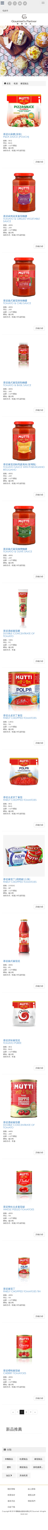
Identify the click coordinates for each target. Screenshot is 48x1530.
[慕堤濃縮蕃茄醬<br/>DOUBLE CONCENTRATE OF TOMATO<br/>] (24, 1099)
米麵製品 (9, 1459)
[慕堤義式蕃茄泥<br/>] (24, 937)
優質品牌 (31, 1495)
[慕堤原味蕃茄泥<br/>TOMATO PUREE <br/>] (24, 1017)
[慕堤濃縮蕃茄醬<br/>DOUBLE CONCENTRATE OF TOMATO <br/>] (24, 607)
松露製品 (24, 1459)
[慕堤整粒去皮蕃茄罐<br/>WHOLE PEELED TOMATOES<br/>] (24, 1183)
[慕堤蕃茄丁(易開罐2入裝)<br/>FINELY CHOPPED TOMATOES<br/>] (24, 855)
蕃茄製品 (38, 1459)
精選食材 (11, 1495)
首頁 (8, 83)
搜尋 (6, 10)
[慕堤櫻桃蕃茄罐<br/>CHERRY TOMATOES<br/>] (24, 1347)
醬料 (9, 1467)
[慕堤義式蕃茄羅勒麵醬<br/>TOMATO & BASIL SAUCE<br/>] (24, 359)
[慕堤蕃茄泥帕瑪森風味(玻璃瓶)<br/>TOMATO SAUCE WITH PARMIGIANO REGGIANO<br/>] (24, 441)
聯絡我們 (31, 1501)
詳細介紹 (39, 161)
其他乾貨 (24, 1475)
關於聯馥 (11, 1489)
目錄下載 (11, 1507)
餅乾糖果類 (38, 1467)
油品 (8, 1475)
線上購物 (31, 1489)
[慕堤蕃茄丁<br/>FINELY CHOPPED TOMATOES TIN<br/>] (24, 1265)
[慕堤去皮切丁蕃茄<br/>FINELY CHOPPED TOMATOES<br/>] (24, 692)
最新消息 (11, 1501)
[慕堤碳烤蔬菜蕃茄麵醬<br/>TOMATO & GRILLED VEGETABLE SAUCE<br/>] (24, 192)
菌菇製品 (24, 1467)
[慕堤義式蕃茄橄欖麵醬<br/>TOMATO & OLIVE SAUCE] (24, 525)
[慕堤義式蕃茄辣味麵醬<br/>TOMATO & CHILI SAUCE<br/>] (24, 277)
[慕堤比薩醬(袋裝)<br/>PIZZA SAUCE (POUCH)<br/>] (24, 111)
